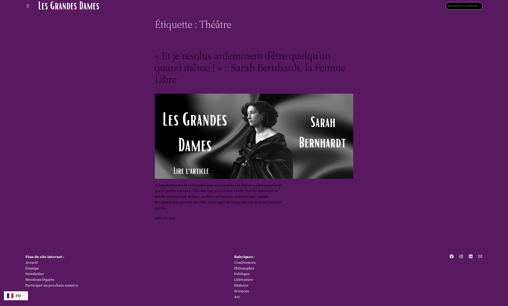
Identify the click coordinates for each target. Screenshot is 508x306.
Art (237, 296)
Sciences (241, 291)
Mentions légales (39, 279)
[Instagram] (461, 256)
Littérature (243, 279)
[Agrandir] (95, 5)
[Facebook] (451, 256)
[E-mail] (480, 256)
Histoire (241, 285)
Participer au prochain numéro (51, 285)
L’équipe (32, 268)
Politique (242, 273)
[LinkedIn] (470, 256)
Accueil (31, 262)
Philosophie (244, 268)
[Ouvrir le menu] (27, 6)
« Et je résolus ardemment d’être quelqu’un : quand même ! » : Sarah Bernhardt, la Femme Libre (250, 67)
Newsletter (34, 273)
